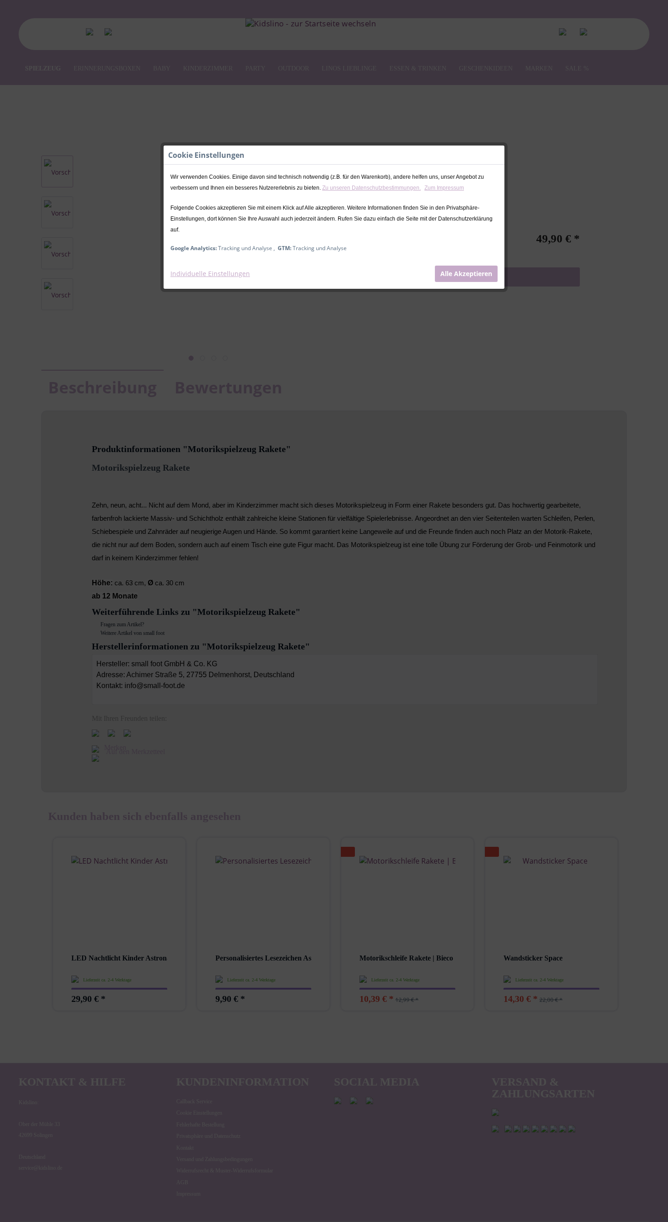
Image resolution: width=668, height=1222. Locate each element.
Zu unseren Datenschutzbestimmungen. (371, 188)
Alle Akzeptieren (466, 273)
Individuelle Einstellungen (210, 273)
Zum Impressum (444, 188)
